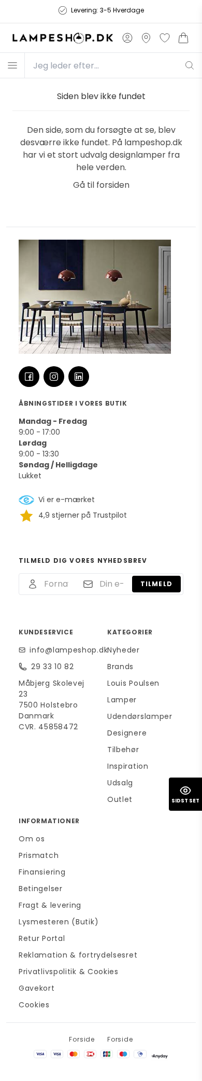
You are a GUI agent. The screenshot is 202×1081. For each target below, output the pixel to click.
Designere (127, 733)
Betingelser (41, 888)
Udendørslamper (139, 716)
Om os (32, 839)
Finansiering (42, 872)
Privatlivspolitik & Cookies (69, 971)
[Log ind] (127, 38)
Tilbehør (123, 749)
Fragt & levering (50, 905)
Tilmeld (156, 583)
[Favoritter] (164, 38)
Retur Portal (42, 938)
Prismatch (39, 855)
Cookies (34, 1005)
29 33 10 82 (52, 666)
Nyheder (123, 650)
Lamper (122, 700)
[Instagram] (54, 376)
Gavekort (37, 988)
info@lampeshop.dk (62, 650)
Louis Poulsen (133, 683)
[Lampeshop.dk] (62, 38)
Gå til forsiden (101, 185)
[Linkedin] (78, 376)
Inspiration (128, 766)
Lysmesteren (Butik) (58, 922)
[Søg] (190, 65)
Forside (82, 1039)
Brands (120, 666)
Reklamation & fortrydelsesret (78, 955)
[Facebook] (29, 376)
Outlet (120, 799)
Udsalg (120, 783)
